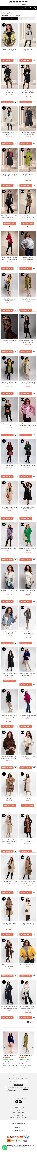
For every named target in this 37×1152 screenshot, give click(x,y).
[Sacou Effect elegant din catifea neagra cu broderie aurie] (27, 76)
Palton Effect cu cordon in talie (9, 424)
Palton (9, 798)
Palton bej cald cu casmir (9, 881)
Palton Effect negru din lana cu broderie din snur (27, 341)
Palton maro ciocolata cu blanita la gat (9, 965)
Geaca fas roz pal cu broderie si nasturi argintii (28, 424)
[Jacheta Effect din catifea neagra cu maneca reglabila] (9, 76)
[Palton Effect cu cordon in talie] (9, 409)
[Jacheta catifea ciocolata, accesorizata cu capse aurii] (9, 742)
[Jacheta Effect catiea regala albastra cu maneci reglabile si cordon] (27, 659)
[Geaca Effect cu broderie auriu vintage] (27, 576)
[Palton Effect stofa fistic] (27, 285)
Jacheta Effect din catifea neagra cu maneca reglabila (9, 91)
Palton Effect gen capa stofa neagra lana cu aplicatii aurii (9, 216)
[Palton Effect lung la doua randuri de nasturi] (9, 659)
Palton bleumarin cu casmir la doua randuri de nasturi (9, 1007)
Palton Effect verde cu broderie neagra (27, 175)
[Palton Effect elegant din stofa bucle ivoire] (9, 118)
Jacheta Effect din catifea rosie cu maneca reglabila (9, 258)
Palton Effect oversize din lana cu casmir (27, 508)
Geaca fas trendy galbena (27, 965)
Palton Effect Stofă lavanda (9, 548)
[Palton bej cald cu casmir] (9, 867)
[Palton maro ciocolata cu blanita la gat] (9, 950)
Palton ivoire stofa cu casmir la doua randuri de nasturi (28, 924)
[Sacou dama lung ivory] (27, 742)
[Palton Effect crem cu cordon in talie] (9, 285)
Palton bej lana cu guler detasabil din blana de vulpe (9, 924)
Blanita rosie (9, 465)
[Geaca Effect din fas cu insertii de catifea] (9, 35)
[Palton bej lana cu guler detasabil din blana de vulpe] (9, 909)
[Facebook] (16, 1101)
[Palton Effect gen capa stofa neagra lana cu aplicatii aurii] (9, 201)
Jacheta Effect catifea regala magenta (27, 716)
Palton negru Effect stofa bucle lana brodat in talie (9, 175)
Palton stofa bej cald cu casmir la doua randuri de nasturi (9, 840)
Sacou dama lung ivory (28, 757)
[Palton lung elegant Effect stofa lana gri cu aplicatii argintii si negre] (27, 118)
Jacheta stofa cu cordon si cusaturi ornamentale (27, 1007)
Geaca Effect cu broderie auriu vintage (27, 591)
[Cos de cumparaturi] (31, 8)
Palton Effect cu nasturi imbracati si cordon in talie (28, 383)
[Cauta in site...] (35, 8)
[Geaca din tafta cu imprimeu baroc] (27, 243)
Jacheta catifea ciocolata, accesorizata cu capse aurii (9, 757)
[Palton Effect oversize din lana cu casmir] (27, 493)
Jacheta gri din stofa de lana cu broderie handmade (28, 632)
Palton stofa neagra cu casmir (27, 840)
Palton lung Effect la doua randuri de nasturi (9, 508)
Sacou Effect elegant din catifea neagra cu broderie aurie (28, 91)
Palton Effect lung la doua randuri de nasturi (9, 674)
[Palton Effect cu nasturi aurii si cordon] (9, 368)
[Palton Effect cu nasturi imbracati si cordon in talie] (27, 368)
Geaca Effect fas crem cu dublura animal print (27, 216)
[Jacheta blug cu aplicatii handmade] (9, 618)
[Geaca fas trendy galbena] (27, 950)
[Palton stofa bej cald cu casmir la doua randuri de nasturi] (9, 826)
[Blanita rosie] (9, 451)
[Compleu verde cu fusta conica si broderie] (26, 1042)
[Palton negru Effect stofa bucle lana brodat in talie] (9, 160)
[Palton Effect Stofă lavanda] (9, 534)
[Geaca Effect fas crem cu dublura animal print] (27, 201)
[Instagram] (20, 1101)
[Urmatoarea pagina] (33, 1022)
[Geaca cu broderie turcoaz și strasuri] (9, 576)
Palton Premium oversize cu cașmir (27, 549)
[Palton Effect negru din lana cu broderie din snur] (27, 326)
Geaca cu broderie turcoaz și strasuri (9, 591)
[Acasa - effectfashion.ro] (18, 3)
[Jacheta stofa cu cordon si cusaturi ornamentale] (27, 992)
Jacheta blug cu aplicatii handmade (9, 632)
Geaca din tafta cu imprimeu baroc (27, 258)
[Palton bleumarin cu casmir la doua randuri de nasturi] (9, 992)
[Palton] (9, 784)
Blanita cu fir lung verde (28, 465)
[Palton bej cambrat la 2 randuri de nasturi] (27, 867)
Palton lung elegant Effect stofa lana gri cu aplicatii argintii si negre (27, 133)
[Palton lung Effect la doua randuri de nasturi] (9, 493)
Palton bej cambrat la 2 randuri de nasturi (28, 882)
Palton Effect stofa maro (9, 340)
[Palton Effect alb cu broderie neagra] (27, 35)
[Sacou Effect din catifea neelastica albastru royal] (10, 1042)
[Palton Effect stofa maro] (9, 326)
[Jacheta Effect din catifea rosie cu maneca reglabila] (9, 243)
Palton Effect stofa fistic (28, 299)
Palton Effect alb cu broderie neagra (27, 50)
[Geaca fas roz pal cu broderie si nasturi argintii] (27, 409)
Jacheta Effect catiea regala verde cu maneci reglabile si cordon (9, 716)
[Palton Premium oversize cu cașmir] (27, 534)
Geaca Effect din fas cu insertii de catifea (9, 50)
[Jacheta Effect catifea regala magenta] (27, 701)
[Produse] (2, 8)
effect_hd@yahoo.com (19, 1117)
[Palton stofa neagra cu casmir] (27, 826)
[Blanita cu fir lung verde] (27, 451)
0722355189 (19, 1115)
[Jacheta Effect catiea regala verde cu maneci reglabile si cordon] (9, 701)
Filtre (10, 19)
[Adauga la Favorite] (15, 60)
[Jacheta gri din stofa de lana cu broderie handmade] (27, 618)
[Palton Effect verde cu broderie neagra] (27, 160)
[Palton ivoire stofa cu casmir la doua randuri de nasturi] (27, 909)
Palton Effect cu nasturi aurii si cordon (9, 383)
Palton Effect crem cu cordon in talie (9, 300)
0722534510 (19, 1112)
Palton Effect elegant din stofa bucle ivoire (9, 133)
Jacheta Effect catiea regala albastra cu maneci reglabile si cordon (28, 674)
